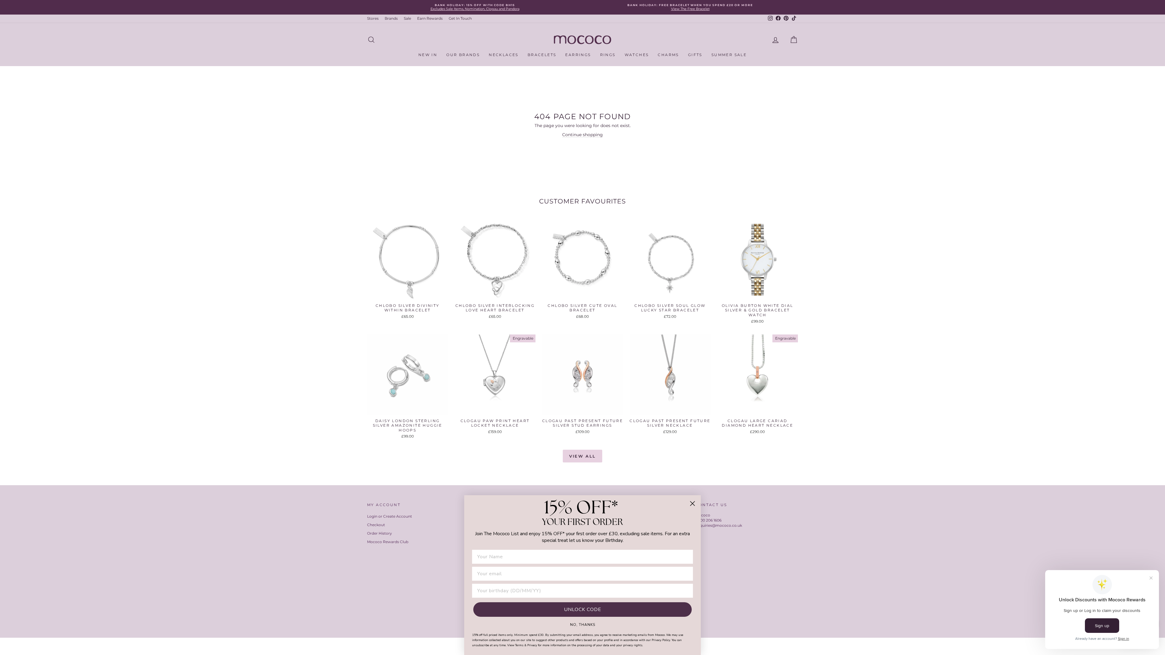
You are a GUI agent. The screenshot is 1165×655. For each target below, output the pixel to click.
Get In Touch (460, 18)
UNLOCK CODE (582, 609)
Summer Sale (729, 54)
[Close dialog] (692, 503)
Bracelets (542, 54)
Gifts (695, 54)
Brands (391, 18)
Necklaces (503, 54)
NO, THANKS (582, 624)
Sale (407, 18)
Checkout (376, 524)
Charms (668, 54)
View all (582, 456)
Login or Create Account (389, 516)
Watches (637, 54)
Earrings (578, 54)
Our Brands (463, 54)
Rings (608, 54)
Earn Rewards (430, 18)
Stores (373, 18)
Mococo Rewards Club (387, 541)
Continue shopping (582, 134)
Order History (379, 533)
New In (427, 54)
